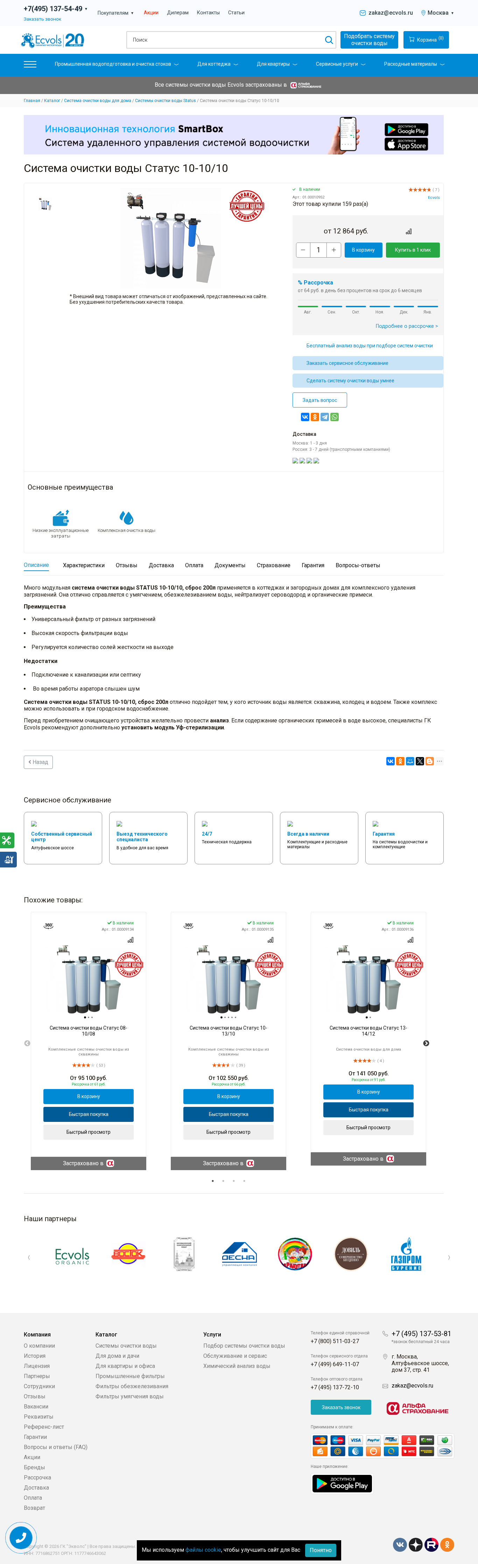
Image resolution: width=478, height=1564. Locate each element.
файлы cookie (203, 1550)
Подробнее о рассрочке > (407, 326)
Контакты (208, 13)
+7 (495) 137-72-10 (335, 1387)
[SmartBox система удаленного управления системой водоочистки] (234, 134)
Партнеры (37, 1376)
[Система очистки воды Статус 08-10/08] (88, 979)
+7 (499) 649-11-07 (335, 1364)
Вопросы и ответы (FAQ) (55, 1447)
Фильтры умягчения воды (130, 1396)
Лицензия (37, 1366)
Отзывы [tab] (127, 565)
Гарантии (35, 1437)
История (34, 1356)
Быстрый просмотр (88, 1132)
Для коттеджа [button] (214, 64)
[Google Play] (342, 1483)
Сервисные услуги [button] (337, 64)
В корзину (363, 250)
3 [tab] (233, 1180)
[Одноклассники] (315, 417)
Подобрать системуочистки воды (369, 39)
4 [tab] (244, 1180)
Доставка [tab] (161, 565)
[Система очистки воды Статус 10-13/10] (228, 979)
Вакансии (36, 1406)
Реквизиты (39, 1416)
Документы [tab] (230, 565)
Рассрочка (37, 1477)
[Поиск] (328, 40)
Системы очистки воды (126, 1345)
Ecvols (434, 197)
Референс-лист (44, 1427)
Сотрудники (39, 1386)
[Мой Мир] (410, 761)
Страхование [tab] (273, 565)
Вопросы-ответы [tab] (358, 565)
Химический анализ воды (236, 1366)
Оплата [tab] (194, 565)
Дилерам (178, 13)
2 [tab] (223, 1180)
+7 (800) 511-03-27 (335, 1341)
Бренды (34, 1467)
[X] (420, 761)
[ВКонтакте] (305, 417)
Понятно (321, 1550)
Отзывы (34, 1396)
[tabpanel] (89, 1041)
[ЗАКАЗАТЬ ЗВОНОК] (21, 1538)
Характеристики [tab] (84, 565)
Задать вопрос (320, 400)
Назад (39, 762)
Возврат (34, 1508)
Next (426, 1043)
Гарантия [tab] (313, 565)
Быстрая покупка (88, 1114)
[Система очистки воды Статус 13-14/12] (368, 979)
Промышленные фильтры (130, 1376)
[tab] (85, 1018)
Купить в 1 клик (413, 250)
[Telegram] (325, 417)
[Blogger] (430, 761)
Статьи (236, 13)
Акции (151, 13)
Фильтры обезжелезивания (132, 1386)
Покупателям (116, 13)
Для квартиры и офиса (125, 1366)
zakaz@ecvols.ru (390, 12)
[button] (30, 66)
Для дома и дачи (117, 1356)
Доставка (36, 1487)
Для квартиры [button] (273, 64)
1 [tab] (212, 1180)
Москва (441, 12)
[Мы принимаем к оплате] (382, 1446)
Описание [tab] (36, 565)
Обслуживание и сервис (235, 1356)
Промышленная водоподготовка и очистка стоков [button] (113, 64)
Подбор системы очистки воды (244, 1345)
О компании (39, 1345)
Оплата (33, 1497)
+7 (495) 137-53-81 (421, 1333)
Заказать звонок (42, 19)
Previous (27, 1043)
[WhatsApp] (334, 417)
